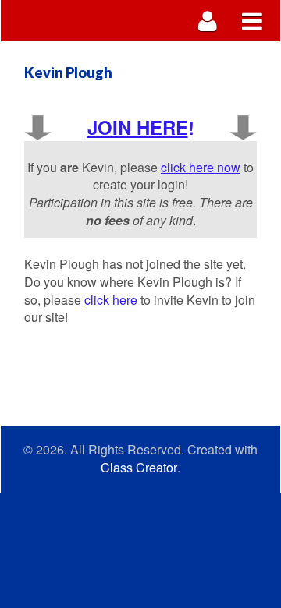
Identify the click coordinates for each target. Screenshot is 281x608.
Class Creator (139, 467)
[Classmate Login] (208, 20)
